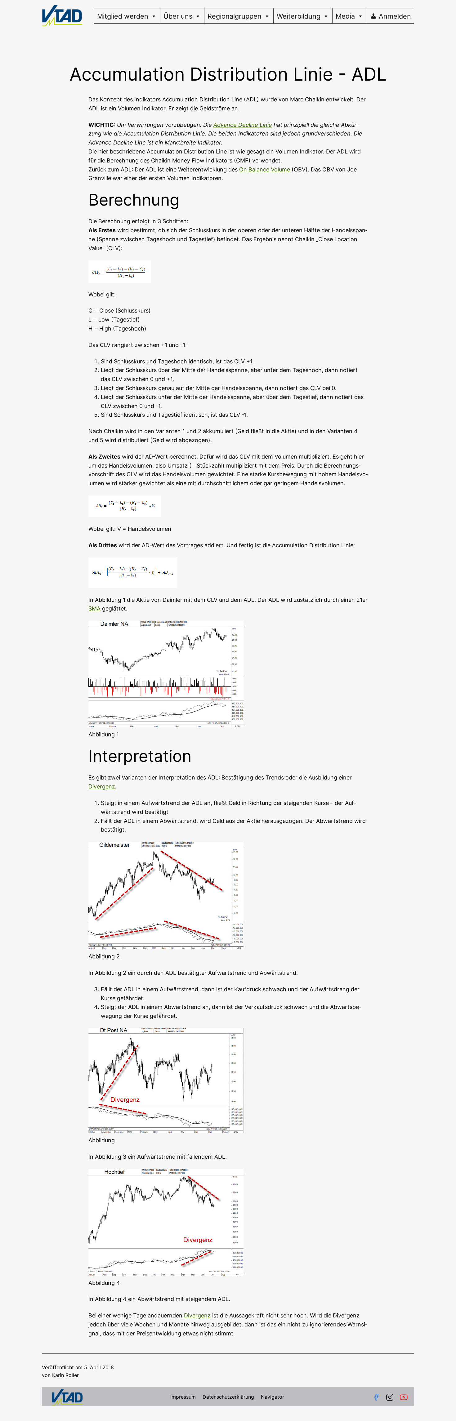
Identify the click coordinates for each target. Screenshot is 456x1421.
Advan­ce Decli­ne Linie (242, 125)
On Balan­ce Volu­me (264, 169)
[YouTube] (405, 1397)
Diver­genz (101, 786)
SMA (94, 608)
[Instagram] (389, 1397)
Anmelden (395, 16)
